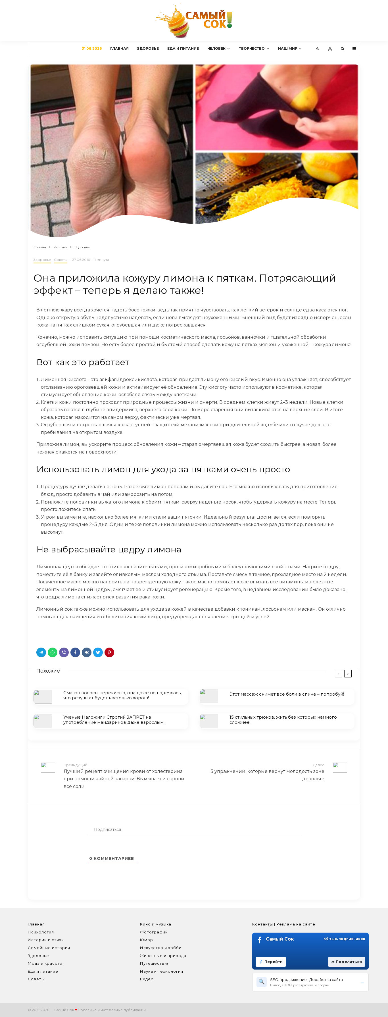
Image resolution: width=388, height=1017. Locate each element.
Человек (216, 48)
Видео (147, 979)
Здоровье (148, 48)
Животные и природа (163, 955)
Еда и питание (183, 48)
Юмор (146, 939)
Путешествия (155, 963)
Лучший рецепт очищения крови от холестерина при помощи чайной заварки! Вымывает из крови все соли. (124, 776)
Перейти (273, 961)
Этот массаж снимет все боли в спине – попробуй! (287, 694)
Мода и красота (45, 963)
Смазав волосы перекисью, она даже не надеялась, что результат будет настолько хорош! (122, 695)
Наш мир (287, 48)
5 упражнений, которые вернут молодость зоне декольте (267, 772)
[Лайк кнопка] (40, 632)
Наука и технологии (161, 971)
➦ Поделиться (346, 961)
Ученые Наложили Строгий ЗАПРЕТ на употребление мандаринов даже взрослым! (113, 720)
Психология (41, 932)
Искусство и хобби (161, 947)
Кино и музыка (155, 924)
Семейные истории (49, 947)
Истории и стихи (46, 939)
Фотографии (154, 932)
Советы (60, 259)
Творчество (252, 48)
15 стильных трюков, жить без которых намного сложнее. (283, 720)
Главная (119, 48)
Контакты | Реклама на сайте (283, 924)
